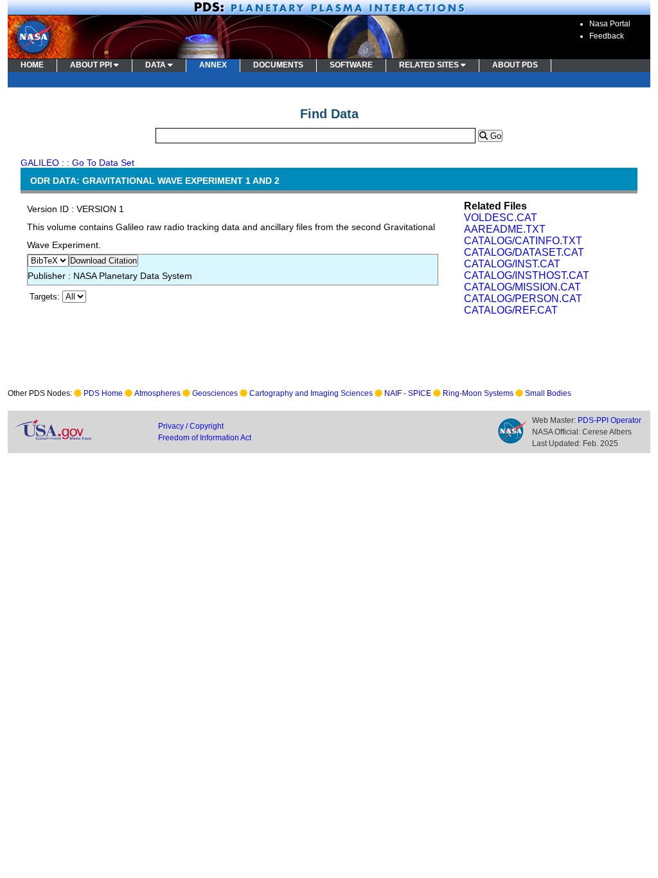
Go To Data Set (103, 162)
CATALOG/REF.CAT (511, 310)
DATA (156, 64)
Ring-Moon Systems (478, 393)
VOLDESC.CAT (500, 217)
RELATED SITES (430, 64)
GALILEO (40, 162)
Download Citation (103, 260)
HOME (32, 64)
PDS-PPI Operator (609, 420)
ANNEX (213, 64)
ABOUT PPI (92, 64)
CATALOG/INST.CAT (512, 263)
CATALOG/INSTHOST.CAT (526, 275)
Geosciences (215, 393)
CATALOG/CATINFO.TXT (523, 240)
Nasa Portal (609, 23)
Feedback (606, 35)
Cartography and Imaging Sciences (311, 393)
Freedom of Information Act (204, 437)
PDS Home (103, 393)
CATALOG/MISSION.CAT (522, 287)
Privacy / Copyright (191, 426)
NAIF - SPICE (407, 393)
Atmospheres (157, 393)
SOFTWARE (351, 64)
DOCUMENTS (278, 64)
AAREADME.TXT (505, 229)
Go (494, 136)
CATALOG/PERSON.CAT (523, 298)
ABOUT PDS (515, 64)
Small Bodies (548, 393)
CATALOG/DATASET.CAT (524, 252)
